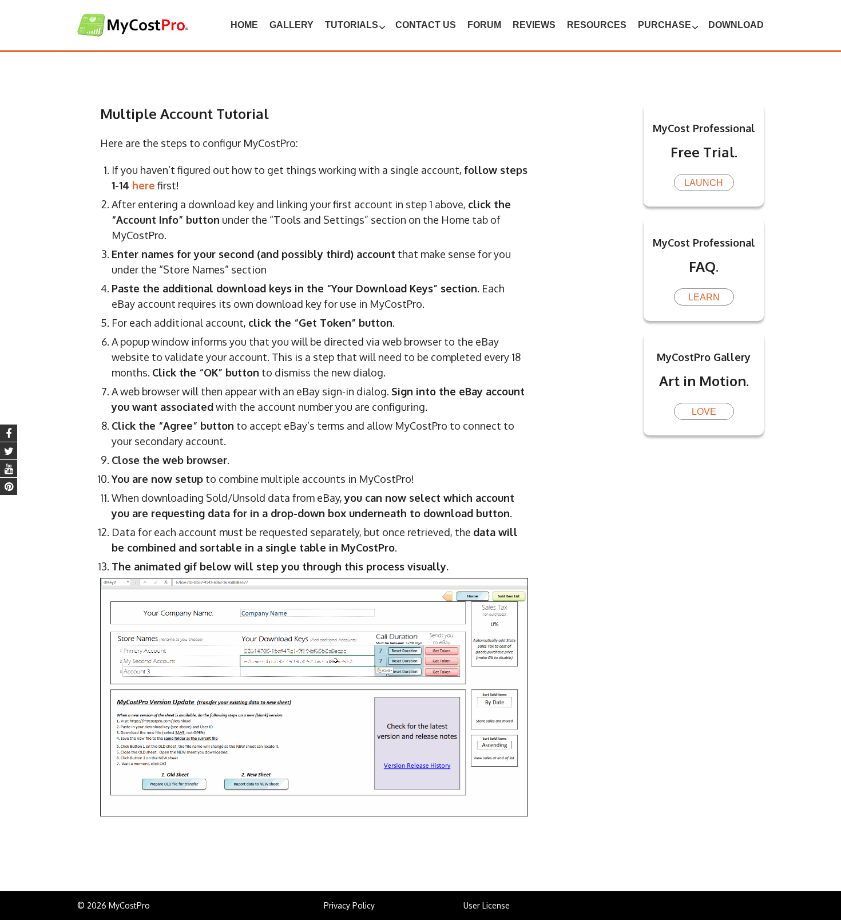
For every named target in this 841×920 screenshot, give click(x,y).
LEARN (704, 297)
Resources (596, 25)
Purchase (664, 25)
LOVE (704, 412)
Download (736, 25)
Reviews (534, 25)
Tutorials (351, 25)
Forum (484, 25)
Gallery (291, 25)
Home (244, 25)
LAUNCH (703, 183)
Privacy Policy (349, 905)
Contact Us (425, 25)
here (143, 185)
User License (486, 905)
